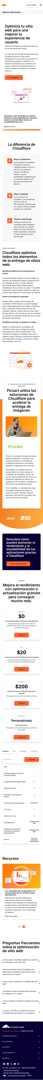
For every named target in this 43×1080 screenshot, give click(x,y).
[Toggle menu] (40, 5)
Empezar (21, 635)
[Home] (4, 5)
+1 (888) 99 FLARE (26, 1031)
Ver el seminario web (18, 564)
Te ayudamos (14, 78)
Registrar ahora (10, 127)
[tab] (7, 751)
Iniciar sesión (31, 5)
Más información (11, 916)
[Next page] (23, 926)
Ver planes (22, 737)
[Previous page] (19, 926)
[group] (21, 441)
